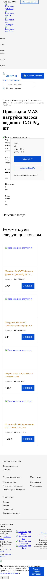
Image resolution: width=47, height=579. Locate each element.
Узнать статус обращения (12, 486)
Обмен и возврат (9, 482)
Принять (4, 578)
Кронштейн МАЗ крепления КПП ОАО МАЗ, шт (19, 426)
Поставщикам (35, 482)
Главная (6, 101)
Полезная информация (11, 513)
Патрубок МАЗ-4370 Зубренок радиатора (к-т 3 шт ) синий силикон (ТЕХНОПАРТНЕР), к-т (18, 324)
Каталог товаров (18, 101)
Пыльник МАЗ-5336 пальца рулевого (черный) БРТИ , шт (19, 273)
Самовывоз (7, 470)
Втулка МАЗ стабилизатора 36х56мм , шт (19, 375)
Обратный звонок (29, 2)
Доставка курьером (10, 466)
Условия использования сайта (42, 535)
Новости (6, 506)
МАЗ (5, 103)
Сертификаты (8, 509)
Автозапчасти (33, 101)
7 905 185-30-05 (9, 2)
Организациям (36, 486)
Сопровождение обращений (14, 490)
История (6, 502)
